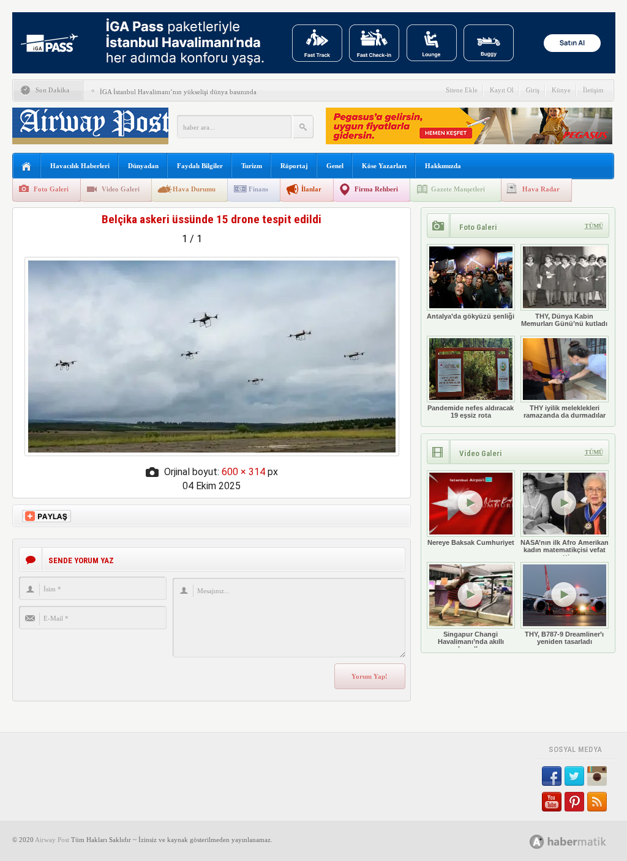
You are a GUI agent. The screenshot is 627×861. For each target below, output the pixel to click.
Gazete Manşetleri (458, 189)
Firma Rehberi (376, 189)
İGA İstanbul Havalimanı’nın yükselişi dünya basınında (178, 91)
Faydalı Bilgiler (200, 165)
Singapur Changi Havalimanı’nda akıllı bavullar (471, 641)
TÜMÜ (594, 226)
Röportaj (294, 165)
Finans (258, 189)
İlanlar (311, 189)
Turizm (251, 165)
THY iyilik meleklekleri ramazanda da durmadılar (565, 411)
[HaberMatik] (581, 841)
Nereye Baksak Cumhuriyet (470, 542)
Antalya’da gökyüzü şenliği (470, 316)
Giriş (532, 90)
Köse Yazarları (384, 165)
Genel (335, 165)
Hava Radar (541, 189)
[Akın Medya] (537, 842)
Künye (561, 90)
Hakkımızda (443, 165)
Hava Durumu (194, 189)
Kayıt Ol (502, 90)
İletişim (593, 90)
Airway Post (52, 839)
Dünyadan (143, 165)
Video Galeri (121, 189)
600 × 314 (243, 472)
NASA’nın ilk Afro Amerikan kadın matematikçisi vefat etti (564, 550)
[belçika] (211, 453)
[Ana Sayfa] (26, 166)
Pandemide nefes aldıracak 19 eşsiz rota (470, 411)
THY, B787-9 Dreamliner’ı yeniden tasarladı (564, 637)
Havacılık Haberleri (80, 165)
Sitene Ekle (462, 90)
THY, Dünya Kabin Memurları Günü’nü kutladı (564, 319)
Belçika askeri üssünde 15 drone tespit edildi (211, 219)
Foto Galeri (51, 189)
